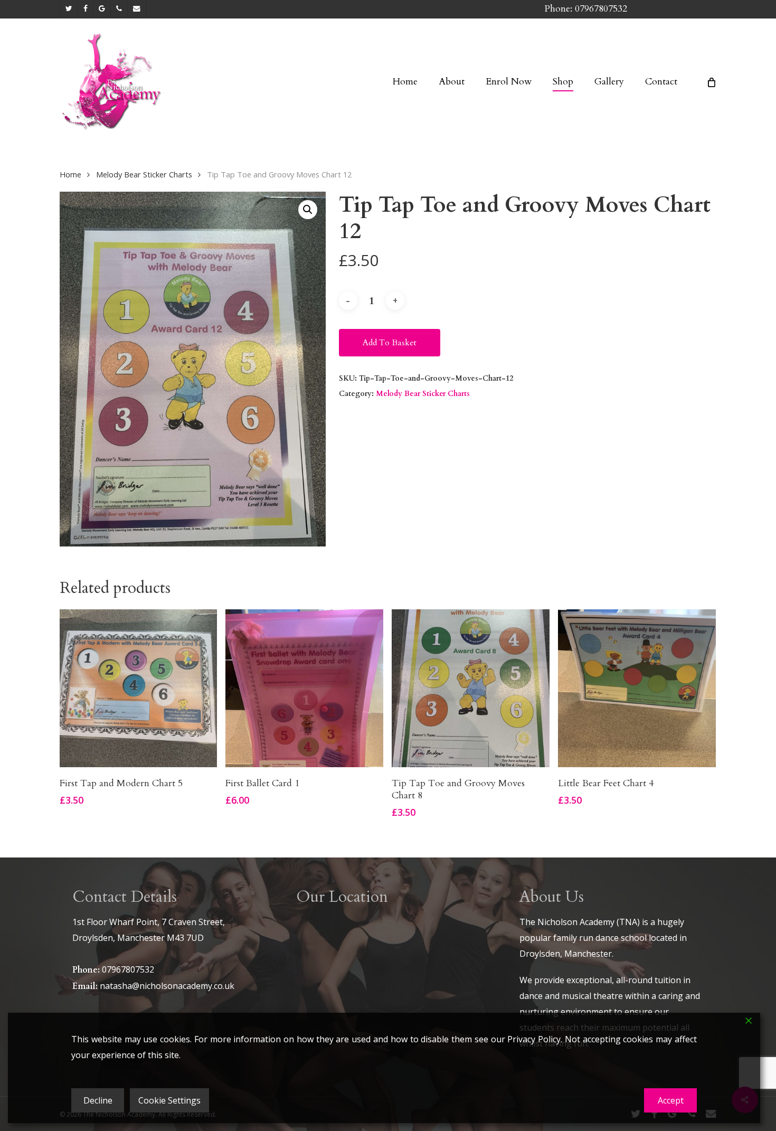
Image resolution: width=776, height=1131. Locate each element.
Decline (97, 1100)
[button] (307, 209)
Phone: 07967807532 (585, 8)
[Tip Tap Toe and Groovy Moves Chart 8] (471, 688)
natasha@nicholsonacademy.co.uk (167, 986)
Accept (671, 1100)
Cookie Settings (169, 1100)
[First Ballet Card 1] (304, 688)
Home (70, 174)
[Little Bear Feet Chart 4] (637, 688)
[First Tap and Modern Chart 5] (138, 688)
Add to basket (390, 342)
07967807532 (128, 969)
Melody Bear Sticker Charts (144, 174)
